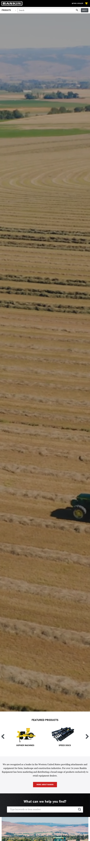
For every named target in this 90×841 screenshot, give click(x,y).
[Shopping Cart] (86, 3)
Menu (84, 10)
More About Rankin (45, 784)
